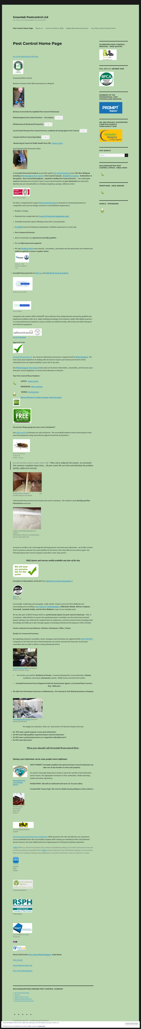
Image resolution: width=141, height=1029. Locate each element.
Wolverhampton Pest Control (32, 176)
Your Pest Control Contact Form (103, 28)
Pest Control (18, 960)
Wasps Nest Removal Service (77, 28)
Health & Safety (27, 249)
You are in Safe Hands (19, 337)
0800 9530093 (36, 387)
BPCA (14, 597)
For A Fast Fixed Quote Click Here (25, 56)
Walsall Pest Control (70, 176)
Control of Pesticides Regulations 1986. (54, 216)
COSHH (19, 227)
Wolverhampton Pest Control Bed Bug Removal (19, 782)
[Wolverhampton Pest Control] (53, 948)
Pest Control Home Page (23, 28)
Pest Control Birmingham (22, 971)
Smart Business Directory (22, 965)
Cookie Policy (41, 1026)
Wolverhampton (82, 357)
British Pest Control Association (58, 581)
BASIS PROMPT (87, 639)
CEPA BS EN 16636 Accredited (56, 273)
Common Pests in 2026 (54, 28)
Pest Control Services (61, 173)
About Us (39, 28)
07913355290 (33, 392)
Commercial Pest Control (20, 668)
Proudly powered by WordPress (39, 1020)
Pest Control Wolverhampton (40, 955)
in (41, 607)
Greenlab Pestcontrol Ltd (30, 17)
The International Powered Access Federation (30, 837)
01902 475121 (57, 143)
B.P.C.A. (38, 273)
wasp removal (21, 433)
